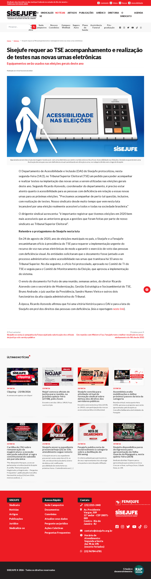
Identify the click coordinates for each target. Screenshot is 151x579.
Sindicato (14, 505)
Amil (94, 33)
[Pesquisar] (34, 27)
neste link (118, 309)
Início (35, 13)
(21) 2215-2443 (92, 505)
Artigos (72, 13)
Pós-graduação (109, 26)
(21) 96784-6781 (93, 551)
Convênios (50, 514)
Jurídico (101, 13)
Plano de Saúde (85, 27)
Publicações (86, 13)
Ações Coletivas (54, 528)
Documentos (52, 509)
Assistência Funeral (96, 26)
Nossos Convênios (54, 26)
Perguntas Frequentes (57, 532)
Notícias (60, 13)
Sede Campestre (41, 26)
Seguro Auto (76, 26)
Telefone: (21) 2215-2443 (17, 4)
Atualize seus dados (56, 518)
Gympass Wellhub (65, 26)
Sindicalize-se (17, 528)
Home (9, 41)
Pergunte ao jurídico (56, 523)
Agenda (138, 13)
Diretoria (113, 13)
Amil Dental (94, 37)
